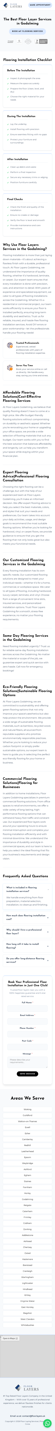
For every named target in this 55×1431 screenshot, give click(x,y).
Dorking (27, 1229)
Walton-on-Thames (27, 1121)
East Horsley (27, 1307)
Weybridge (27, 1163)
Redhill (27, 1145)
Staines (27, 1181)
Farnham (27, 1187)
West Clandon (27, 1319)
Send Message (27, 1074)
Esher (27, 1133)
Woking (27, 1109)
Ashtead (28, 1241)
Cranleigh (27, 1271)
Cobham (27, 1223)
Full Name (27, 1003)
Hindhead (27, 1289)
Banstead (27, 1265)
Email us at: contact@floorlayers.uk (27, 1416)
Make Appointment (40, 5)
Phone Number (27, 1028)
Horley (27, 1193)
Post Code (27, 1041)
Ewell (27, 1127)
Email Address (27, 1015)
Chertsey (27, 1247)
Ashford (27, 1169)
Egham (27, 1175)
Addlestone (27, 1235)
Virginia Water (27, 1301)
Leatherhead (27, 1151)
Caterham (27, 1211)
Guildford (27, 1115)
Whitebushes (27, 1325)
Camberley (27, 1139)
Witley (27, 1295)
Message (27, 1054)
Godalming (27, 1199)
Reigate (27, 1205)
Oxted (27, 1253)
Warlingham (27, 1277)
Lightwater (27, 1283)
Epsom (27, 1157)
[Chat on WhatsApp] (47, 1423)
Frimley (27, 1217)
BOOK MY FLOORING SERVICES (27, 31)
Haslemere (27, 1259)
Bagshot (27, 1313)
